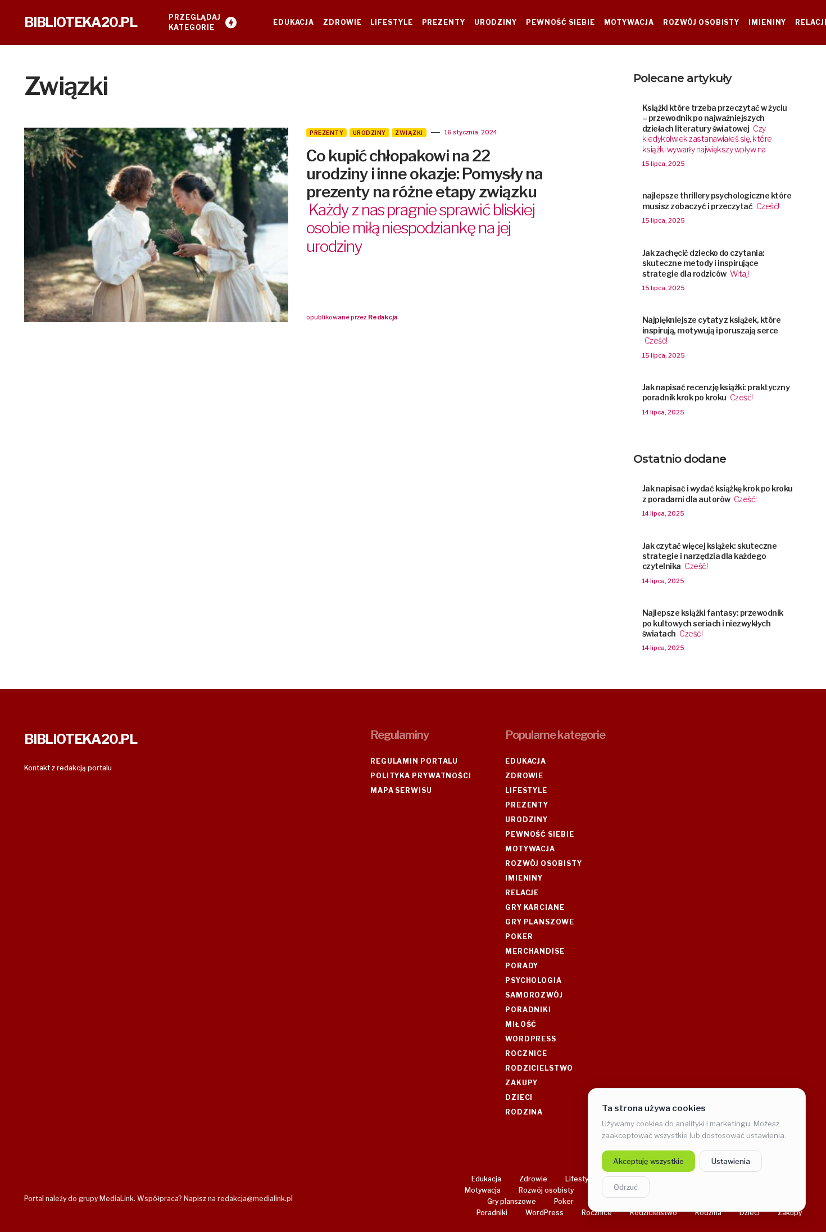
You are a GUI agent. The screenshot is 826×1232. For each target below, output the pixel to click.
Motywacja (530, 849)
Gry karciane (535, 907)
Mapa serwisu (401, 790)
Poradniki (528, 1009)
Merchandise (535, 951)
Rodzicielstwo (539, 1068)
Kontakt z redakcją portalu (68, 768)
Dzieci (519, 1097)
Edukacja (525, 761)
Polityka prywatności (420, 775)
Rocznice (526, 1053)
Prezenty (326, 132)
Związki (409, 132)
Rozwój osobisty (543, 863)
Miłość (521, 1024)
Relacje (522, 892)
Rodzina (524, 1112)
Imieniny (524, 878)
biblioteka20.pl (80, 22)
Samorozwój (534, 995)
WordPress (530, 1039)
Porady (521, 966)
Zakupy (521, 1082)
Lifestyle (526, 790)
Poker (519, 936)
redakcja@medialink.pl (255, 1198)
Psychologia (533, 980)
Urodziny (369, 132)
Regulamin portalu (414, 761)
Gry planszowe (539, 922)
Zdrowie (524, 775)
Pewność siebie (539, 834)
